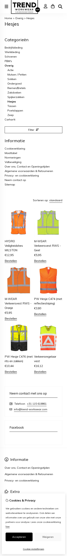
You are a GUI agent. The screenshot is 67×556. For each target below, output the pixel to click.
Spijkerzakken (15, 97)
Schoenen (11, 56)
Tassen (11, 106)
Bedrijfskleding (14, 47)
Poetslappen (15, 110)
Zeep (10, 115)
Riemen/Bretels (16, 88)
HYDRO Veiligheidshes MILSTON (14, 245)
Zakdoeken (14, 92)
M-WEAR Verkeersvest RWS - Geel (47, 245)
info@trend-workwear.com (30, 409)
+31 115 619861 (37, 403)
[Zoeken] (60, 6)
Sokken (11, 79)
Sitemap (10, 184)
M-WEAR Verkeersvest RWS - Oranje (18, 303)
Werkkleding (12, 52)
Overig (19, 18)
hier (8, 526)
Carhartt (10, 119)
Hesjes (30, 18)
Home (8, 18)
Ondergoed (14, 83)
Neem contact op (15, 180)
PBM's (8, 61)
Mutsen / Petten (16, 74)
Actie (10, 70)
